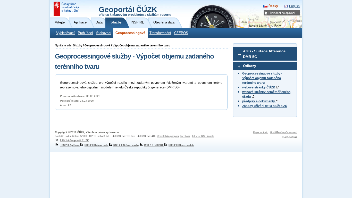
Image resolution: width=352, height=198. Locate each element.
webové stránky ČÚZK (259, 87)
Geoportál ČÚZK (135, 10)
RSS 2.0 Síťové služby (126, 145)
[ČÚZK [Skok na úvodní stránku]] (67, 8)
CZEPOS (181, 33)
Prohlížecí (85, 33)
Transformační (160, 33)
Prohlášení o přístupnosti (283, 132)
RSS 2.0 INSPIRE (154, 145)
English (294, 6)
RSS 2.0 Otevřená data (181, 145)
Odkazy (249, 66)
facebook (185, 136)
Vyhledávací (65, 33)
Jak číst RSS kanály (203, 136)
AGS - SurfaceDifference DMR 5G (264, 54)
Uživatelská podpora (168, 136)
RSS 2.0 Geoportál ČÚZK (74, 140)
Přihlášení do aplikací (282, 12)
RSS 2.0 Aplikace (70, 145)
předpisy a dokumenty (259, 101)
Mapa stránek (260, 132)
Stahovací (103, 33)
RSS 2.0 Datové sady (96, 145)
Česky (273, 6)
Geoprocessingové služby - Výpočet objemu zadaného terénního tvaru (262, 78)
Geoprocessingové (130, 33)
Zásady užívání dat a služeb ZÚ (264, 106)
